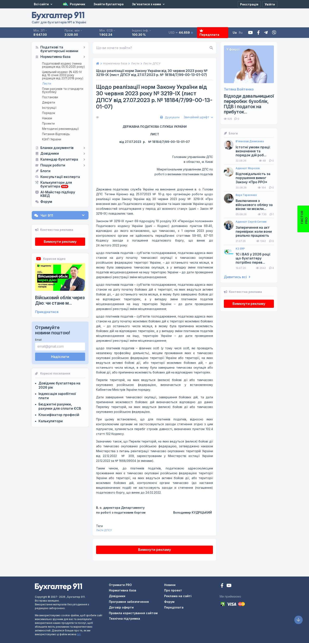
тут (79, 634)
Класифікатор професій (58, 415)
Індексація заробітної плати (57, 396)
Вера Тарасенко (246, 195)
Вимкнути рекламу (60, 241)
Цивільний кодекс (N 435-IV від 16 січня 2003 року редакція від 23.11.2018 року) (62, 75)
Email (38, 339)
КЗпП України (51, 139)
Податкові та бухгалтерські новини (59, 49)
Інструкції (49, 107)
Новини (170, 585)
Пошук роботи (52, 165)
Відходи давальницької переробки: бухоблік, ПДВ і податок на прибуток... (249, 104)
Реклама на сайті (177, 596)
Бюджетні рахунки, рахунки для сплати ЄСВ (59, 406)
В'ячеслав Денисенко (250, 141)
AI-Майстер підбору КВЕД (57, 194)
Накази (47, 118)
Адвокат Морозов (248, 168)
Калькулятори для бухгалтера (56, 184)
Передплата (209, 34)
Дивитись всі (236, 277)
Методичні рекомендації (60, 128)
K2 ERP (240, 248)
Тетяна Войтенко (239, 89)
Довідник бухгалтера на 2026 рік (59, 385)
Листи (46, 83)
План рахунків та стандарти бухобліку (62, 90)
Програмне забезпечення (129, 601)
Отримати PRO (120, 585)
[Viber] (274, 33)
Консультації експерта (60, 177)
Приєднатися (46, 312)
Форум (46, 202)
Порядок (48, 113)
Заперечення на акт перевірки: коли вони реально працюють (254, 232)
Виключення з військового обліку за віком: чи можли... (254, 205)
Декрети (48, 102)
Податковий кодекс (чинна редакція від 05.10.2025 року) (63, 65)
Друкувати (172, 117)
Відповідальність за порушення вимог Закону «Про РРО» (253, 178)
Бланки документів (57, 148)
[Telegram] (266, 33)
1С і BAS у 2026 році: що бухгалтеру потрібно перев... (253, 258)
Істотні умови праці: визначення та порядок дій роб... (253, 151)
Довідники (49, 153)
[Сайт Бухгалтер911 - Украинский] (58, 586)
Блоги (45, 171)
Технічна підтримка (124, 618)
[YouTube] (228, 586)
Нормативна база (55, 57)
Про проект (173, 590)
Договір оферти (121, 607)
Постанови (50, 97)
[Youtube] (250, 33)
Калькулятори (50, 421)
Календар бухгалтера (59, 159)
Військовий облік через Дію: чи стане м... (60, 300)
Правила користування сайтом (133, 613)
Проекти (48, 123)
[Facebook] (258, 33)
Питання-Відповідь (56, 134)
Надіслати (60, 357)
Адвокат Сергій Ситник (251, 221)
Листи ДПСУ (104, 530)
